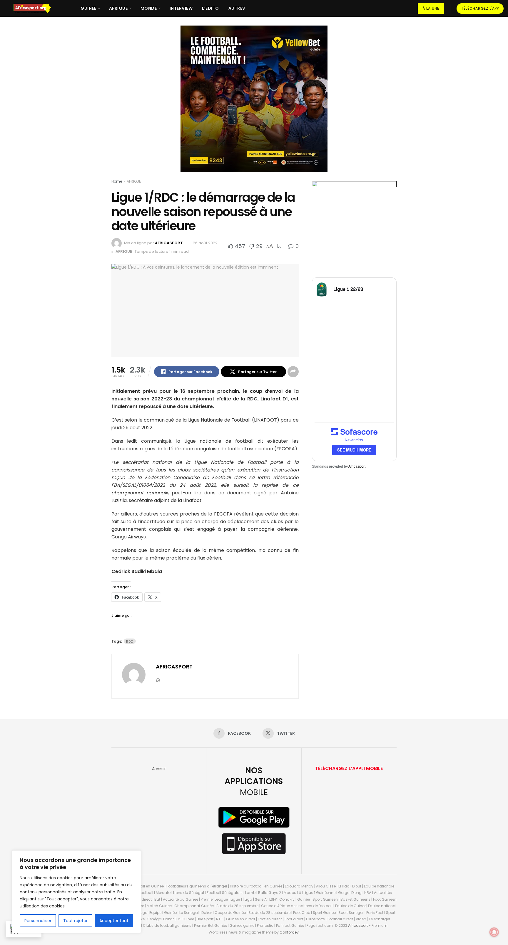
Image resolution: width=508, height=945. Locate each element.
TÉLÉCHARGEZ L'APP (480, 8)
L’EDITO (210, 8)
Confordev (289, 932)
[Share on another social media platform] (293, 371)
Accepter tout (113, 921)
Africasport (356, 466)
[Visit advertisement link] (254, 103)
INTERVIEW (181, 8)
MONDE (149, 8)
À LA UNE (430, 8)
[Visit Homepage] (35, 8)
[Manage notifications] (494, 932)
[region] (76, 891)
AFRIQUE (118, 8)
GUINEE (88, 8)
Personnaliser (37, 921)
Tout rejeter (75, 921)
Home (116, 181)
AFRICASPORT (169, 243)
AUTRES (236, 8)
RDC (129, 641)
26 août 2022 (205, 243)
